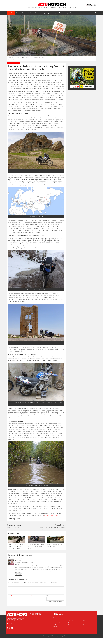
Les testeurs (10, 631)
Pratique (30, 13)
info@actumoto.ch (14, 623)
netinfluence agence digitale (57, 636)
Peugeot (70, 622)
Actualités (10, 13)
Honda (54, 624)
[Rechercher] (95, 13)
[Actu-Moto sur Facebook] (8, 628)
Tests (17, 13)
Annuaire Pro (77, 13)
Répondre (18, 574)
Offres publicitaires (35, 617)
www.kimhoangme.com (52, 515)
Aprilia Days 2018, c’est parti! (14, 527)
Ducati (54, 620)
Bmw (54, 619)
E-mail (30, 595)
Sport (24, 13)
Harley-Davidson (57, 622)
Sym (84, 619)
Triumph (85, 620)
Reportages (46, 13)
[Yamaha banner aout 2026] (82, 78)
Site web (48, 595)
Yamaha (85, 624)
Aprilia (54, 617)
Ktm (69, 617)
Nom (10, 595)
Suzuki (85, 617)
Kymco (70, 619)
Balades (61, 13)
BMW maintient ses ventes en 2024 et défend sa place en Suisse (36, 546)
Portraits (38, 13)
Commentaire (12, 585)
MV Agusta (70, 620)
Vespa (85, 622)
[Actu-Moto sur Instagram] (12, 628)
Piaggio (70, 624)
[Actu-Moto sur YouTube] (10, 628)
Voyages (54, 13)
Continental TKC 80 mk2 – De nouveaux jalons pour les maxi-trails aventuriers (16, 546)
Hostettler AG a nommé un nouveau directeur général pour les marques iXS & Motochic (53, 528)
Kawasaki (55, 626)
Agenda (68, 13)
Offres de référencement (36, 619)
